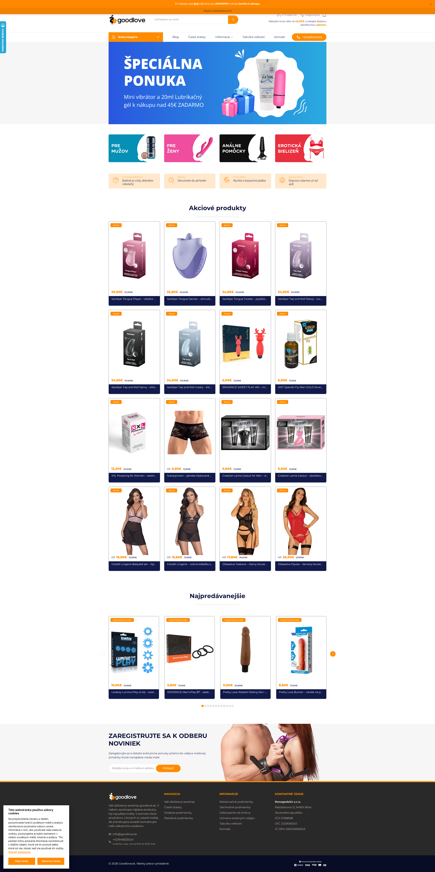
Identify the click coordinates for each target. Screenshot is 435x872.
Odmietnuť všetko (50, 861)
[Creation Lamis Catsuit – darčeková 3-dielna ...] (300, 440)
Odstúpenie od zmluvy (235, 812)
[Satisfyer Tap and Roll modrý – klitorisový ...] (189, 352)
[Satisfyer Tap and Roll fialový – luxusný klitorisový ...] (300, 264)
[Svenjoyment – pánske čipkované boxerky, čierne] (189, 440)
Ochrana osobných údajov (237, 818)
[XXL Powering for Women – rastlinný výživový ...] (134, 440)
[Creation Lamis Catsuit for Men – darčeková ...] (245, 440)
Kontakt (279, 37)
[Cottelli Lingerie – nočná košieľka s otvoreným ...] (189, 529)
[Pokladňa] (324, 14)
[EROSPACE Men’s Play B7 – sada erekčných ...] (190, 657)
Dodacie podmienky (178, 812)
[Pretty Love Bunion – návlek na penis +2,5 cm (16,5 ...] (301, 657)
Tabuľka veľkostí (253, 37)
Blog (175, 37)
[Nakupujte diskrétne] (217, 82)
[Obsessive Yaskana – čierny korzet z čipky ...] (245, 529)
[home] (127, 19)
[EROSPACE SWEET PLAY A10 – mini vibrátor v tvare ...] (245, 352)
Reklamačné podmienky (236, 801)
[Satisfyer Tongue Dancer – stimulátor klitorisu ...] (189, 264)
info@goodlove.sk (125, 834)
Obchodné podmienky (235, 807)
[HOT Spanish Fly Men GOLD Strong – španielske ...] (300, 352)
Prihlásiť (168, 768)
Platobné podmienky (178, 818)
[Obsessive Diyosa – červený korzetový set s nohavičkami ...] (300, 529)
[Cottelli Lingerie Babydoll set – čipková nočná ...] (134, 529)
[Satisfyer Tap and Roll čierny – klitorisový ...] (134, 352)
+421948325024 (312, 37)
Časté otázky (197, 37)
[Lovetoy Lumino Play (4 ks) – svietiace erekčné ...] (134, 657)
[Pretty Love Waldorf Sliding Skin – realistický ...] (245, 657)
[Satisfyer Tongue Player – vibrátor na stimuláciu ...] (134, 264)
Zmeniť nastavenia (19, 852)
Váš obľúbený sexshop (179, 801)
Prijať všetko (21, 861)
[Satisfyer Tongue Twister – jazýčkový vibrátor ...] (245, 264)
